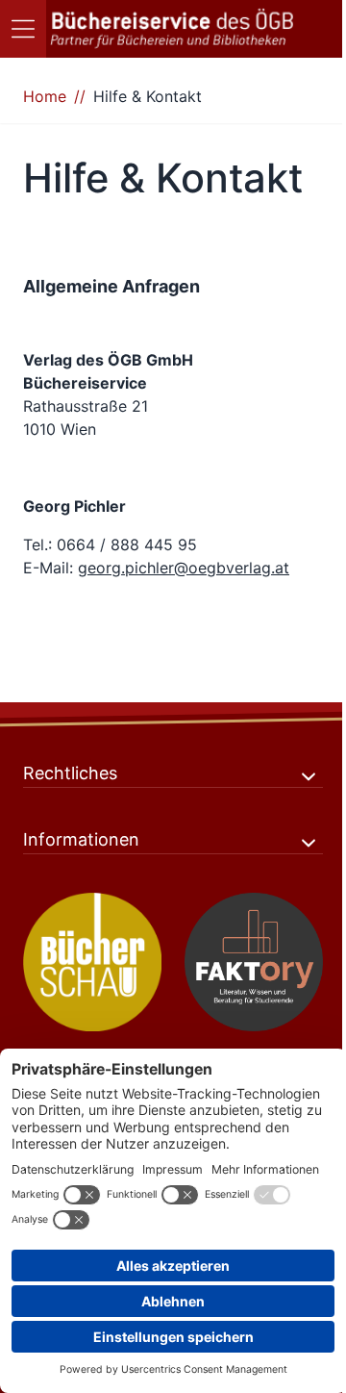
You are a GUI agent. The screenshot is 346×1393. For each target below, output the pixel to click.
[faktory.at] (254, 962)
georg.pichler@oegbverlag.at (183, 567)
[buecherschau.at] (92, 962)
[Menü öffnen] (23, 29)
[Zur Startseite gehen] (173, 29)
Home (44, 96)
